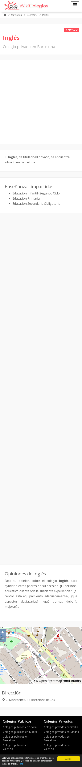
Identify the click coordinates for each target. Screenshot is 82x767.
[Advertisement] (41, 102)
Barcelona (16, 15)
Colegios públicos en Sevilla (20, 727)
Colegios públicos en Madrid (20, 732)
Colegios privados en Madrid (61, 732)
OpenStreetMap (50, 681)
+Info (20, 763)
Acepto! (68, 758)
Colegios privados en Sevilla (61, 727)
